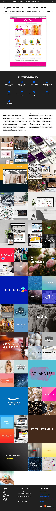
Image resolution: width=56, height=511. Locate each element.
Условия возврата (22, 499)
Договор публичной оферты (24, 496)
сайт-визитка (43, 491)
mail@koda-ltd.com (25, 491)
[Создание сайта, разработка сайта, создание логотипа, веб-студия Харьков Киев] (5, 1)
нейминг (42, 501)
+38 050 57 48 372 (25, 488)
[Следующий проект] (53, 258)
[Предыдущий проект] (3, 258)
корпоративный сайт (45, 494)
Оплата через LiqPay (22, 501)
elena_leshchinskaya (26, 493)
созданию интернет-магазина (14, 123)
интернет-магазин (44, 496)
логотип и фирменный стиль (46, 499)
